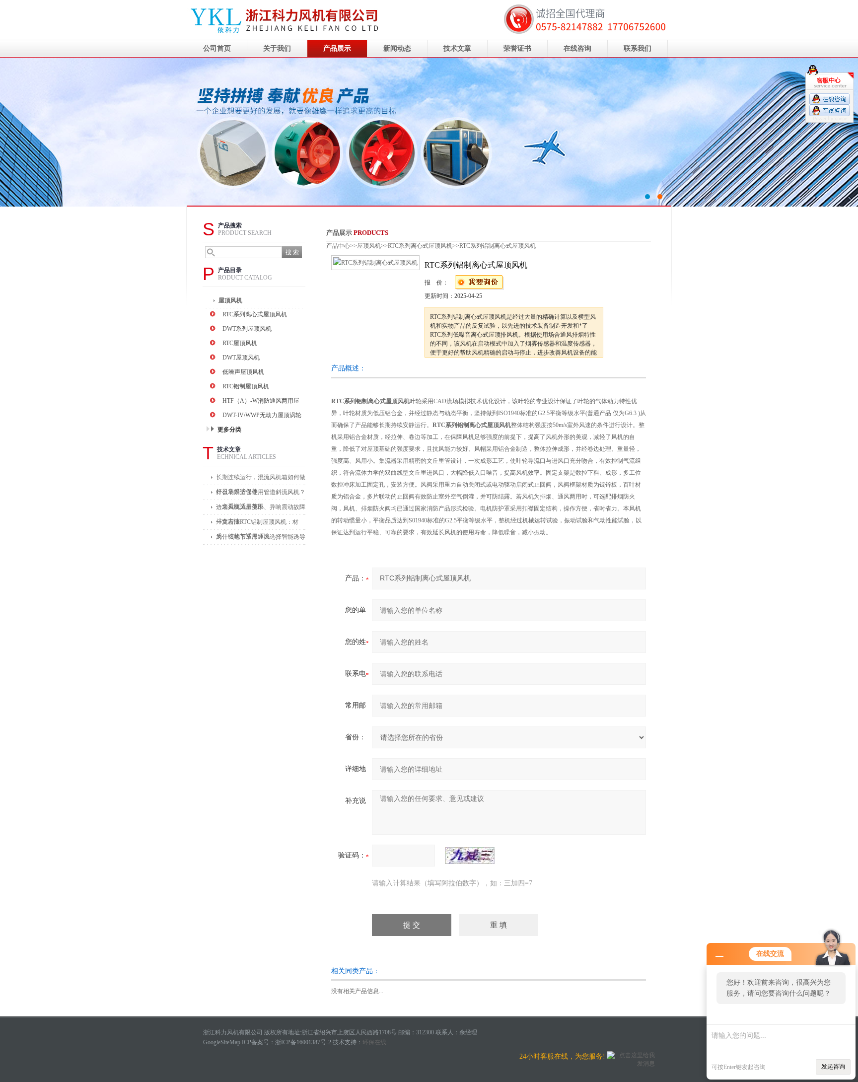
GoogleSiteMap (221, 1042)
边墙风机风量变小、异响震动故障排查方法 (260, 509)
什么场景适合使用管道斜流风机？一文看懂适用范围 (260, 494)
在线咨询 (577, 48)
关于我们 (277, 48)
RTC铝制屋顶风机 (245, 386)
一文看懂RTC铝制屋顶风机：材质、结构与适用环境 (257, 524)
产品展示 (337, 48)
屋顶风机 (230, 300)
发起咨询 (833, 1066)
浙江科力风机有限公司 (429, 132)
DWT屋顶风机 (241, 357)
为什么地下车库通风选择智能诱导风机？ (260, 539)
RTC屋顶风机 (239, 343)
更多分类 (229, 429)
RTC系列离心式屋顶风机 (254, 314)
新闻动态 (397, 48)
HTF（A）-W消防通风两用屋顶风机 (260, 402)
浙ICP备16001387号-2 (303, 1042)
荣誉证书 (517, 48)
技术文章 (457, 48)
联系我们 (637, 48)
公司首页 (217, 48)
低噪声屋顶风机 (243, 371)
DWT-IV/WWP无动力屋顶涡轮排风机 (261, 416)
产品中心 (338, 245)
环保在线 (374, 1042)
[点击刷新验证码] (470, 855)
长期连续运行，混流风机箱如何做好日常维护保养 (260, 479)
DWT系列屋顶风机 (247, 328)
